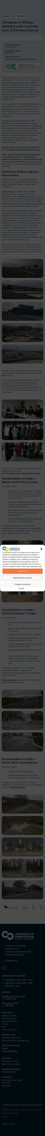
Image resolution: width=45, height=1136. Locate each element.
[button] (41, 549)
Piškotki (21, 588)
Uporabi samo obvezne (22, 578)
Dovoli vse (22, 571)
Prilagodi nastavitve (23, 584)
